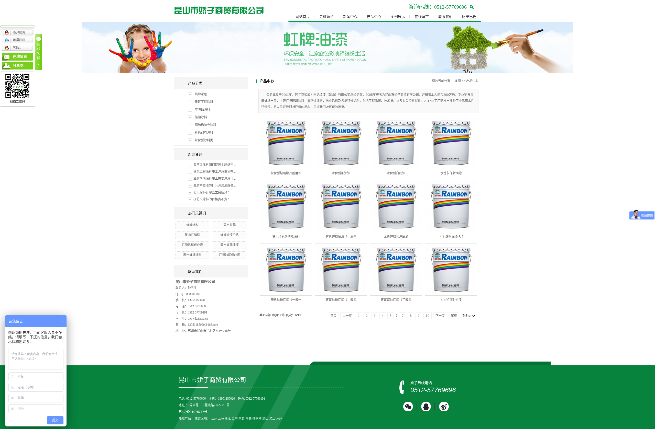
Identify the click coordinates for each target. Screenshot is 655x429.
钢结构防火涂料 (205, 125)
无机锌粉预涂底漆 (396, 236)
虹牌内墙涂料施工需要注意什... (214, 178)
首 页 (457, 81)
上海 (221, 418)
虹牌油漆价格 (229, 235)
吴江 (272, 418)
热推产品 (185, 418)
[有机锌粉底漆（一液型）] (341, 206)
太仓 (241, 418)
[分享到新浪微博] (444, 406)
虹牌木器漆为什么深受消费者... (214, 185)
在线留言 (421, 17)
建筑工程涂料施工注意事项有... (214, 171)
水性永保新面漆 (451, 173)
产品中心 (374, 17)
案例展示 (398, 17)
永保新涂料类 (204, 140)
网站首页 (303, 17)
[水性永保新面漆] (451, 143)
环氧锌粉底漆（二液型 (341, 300)
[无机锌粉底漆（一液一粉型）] (286, 270)
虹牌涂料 (192, 225)
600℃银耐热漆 (451, 300)
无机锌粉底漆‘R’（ (451, 236)
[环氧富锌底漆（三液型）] (396, 270)
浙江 (228, 418)
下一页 (440, 316)
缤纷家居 (201, 94)
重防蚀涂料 (202, 109)
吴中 (235, 418)
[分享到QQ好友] (426, 406)
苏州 (279, 418)
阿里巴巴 (469, 17)
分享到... (20, 65)
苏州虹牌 (229, 225)
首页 (333, 316)
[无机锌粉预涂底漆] (396, 206)
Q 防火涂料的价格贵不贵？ (211, 199)
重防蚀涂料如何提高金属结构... (214, 165)
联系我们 (445, 17)
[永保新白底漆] (396, 143)
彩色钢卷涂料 (204, 132)
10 (427, 316)
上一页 (347, 316)
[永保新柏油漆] (341, 143)
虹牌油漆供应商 (229, 255)
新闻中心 (350, 17)
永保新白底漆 (396, 173)
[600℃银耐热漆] (451, 270)
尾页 (454, 316)
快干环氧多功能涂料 (286, 236)
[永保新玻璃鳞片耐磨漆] (286, 143)
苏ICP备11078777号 (193, 412)
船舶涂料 (201, 117)
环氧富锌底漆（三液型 (396, 300)
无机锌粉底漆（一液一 (286, 300)
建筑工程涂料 (204, 102)
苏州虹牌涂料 (192, 255)
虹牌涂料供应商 (192, 245)
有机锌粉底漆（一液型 (341, 236)
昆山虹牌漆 (192, 235)
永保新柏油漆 (341, 173)
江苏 (214, 418)
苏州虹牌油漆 (229, 245)
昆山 (265, 418)
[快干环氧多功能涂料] (286, 206)
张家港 (256, 418)
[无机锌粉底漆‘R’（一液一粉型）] (451, 206)
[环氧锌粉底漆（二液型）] (341, 270)
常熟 (248, 418)
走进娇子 (326, 17)
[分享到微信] (408, 406)
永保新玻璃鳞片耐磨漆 (286, 173)
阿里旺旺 (19, 40)
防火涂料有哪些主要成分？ (211, 192)
